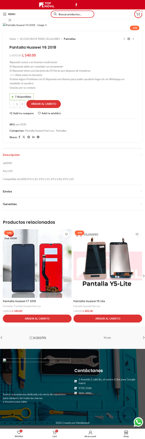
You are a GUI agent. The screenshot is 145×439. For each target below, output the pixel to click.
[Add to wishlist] (66, 234)
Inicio (12, 38)
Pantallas (70, 38)
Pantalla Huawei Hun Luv (39, 130)
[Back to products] (128, 39)
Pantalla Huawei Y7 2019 (19, 301)
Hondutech (82, 422)
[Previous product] (124, 39)
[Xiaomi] (37, 337)
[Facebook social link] (76, 5)
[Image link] (37, 373)
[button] (37, 319)
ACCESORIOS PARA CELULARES (40, 38)
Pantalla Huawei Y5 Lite (89, 301)
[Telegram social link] (38, 137)
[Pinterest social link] (28, 137)
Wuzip (107, 337)
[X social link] (23, 137)
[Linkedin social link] (33, 137)
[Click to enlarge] (10, 20)
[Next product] (133, 39)
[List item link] (108, 381)
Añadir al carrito (43, 103)
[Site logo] (46, 4)
